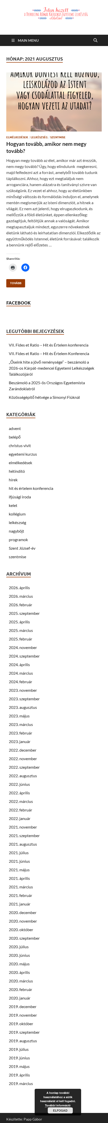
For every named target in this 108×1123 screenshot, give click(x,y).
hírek (13, 479)
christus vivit (20, 445)
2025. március (21, 630)
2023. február (20, 732)
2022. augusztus (23, 775)
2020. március (21, 980)
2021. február (20, 895)
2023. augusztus (23, 707)
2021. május (19, 869)
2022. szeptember (24, 767)
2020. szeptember (24, 938)
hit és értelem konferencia (31, 488)
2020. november (23, 921)
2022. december (22, 750)
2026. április (19, 587)
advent (15, 428)
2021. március (21, 886)
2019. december (22, 1006)
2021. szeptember (24, 835)
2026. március (21, 596)
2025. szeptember (24, 613)
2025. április (19, 621)
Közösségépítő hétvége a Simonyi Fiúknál (44, 397)
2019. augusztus (23, 1040)
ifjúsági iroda (20, 496)
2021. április (19, 878)
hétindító (17, 471)
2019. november (23, 1015)
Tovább (13, 282)
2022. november (23, 758)
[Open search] (95, 40)
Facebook (18, 303)
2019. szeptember (24, 1032)
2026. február (20, 604)
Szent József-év (22, 548)
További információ (58, 1105)
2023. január (19, 741)
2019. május (19, 1066)
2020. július (19, 946)
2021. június (19, 861)
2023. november (23, 690)
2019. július (19, 1049)
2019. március (21, 1083)
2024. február (20, 681)
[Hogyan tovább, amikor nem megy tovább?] (54, 102)
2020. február (20, 989)
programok (18, 539)
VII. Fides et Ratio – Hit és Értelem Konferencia (49, 353)
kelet (13, 505)
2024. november (23, 647)
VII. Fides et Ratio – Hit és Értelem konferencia (48, 344)
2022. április (19, 792)
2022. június (19, 784)
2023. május (19, 715)
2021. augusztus (23, 844)
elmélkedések (17, 137)
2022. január (19, 818)
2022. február (20, 809)
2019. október (21, 1023)
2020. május (19, 963)
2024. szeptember (24, 656)
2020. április (19, 972)
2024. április (19, 664)
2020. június (19, 955)
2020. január (19, 998)
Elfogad (60, 1110)
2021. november (23, 827)
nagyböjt (16, 531)
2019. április (19, 1074)
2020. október (21, 929)
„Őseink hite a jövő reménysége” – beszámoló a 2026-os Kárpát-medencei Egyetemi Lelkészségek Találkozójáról (51, 368)
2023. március (21, 724)
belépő (15, 437)
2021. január (19, 903)
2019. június (19, 1057)
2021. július (19, 852)
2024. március (21, 673)
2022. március (21, 801)
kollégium (17, 513)
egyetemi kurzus (23, 454)
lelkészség (39, 137)
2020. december (22, 912)
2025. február (20, 638)
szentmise (58, 137)
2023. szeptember (24, 698)
